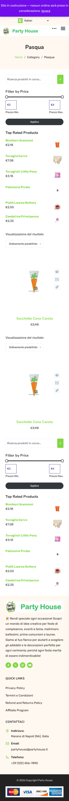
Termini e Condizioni (19, 695)
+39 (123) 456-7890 (24, 763)
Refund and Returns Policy (24, 703)
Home (19, 57)
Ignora (45, 11)
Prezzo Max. (56, 112)
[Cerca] (60, 79)
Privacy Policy (15, 688)
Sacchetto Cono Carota (34, 318)
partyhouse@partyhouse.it (29, 749)
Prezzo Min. (12, 112)
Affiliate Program (17, 710)
